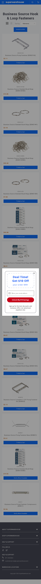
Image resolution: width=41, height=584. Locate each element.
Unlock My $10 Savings (20, 300)
